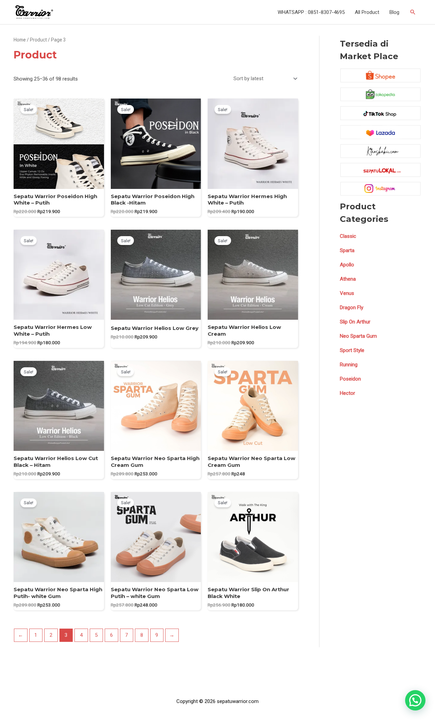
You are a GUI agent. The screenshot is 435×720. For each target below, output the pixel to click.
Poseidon (350, 379)
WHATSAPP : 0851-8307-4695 (311, 12)
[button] (415, 700)
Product (38, 39)
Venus (347, 293)
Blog (394, 12)
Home (20, 39)
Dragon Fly (351, 307)
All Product (367, 12)
